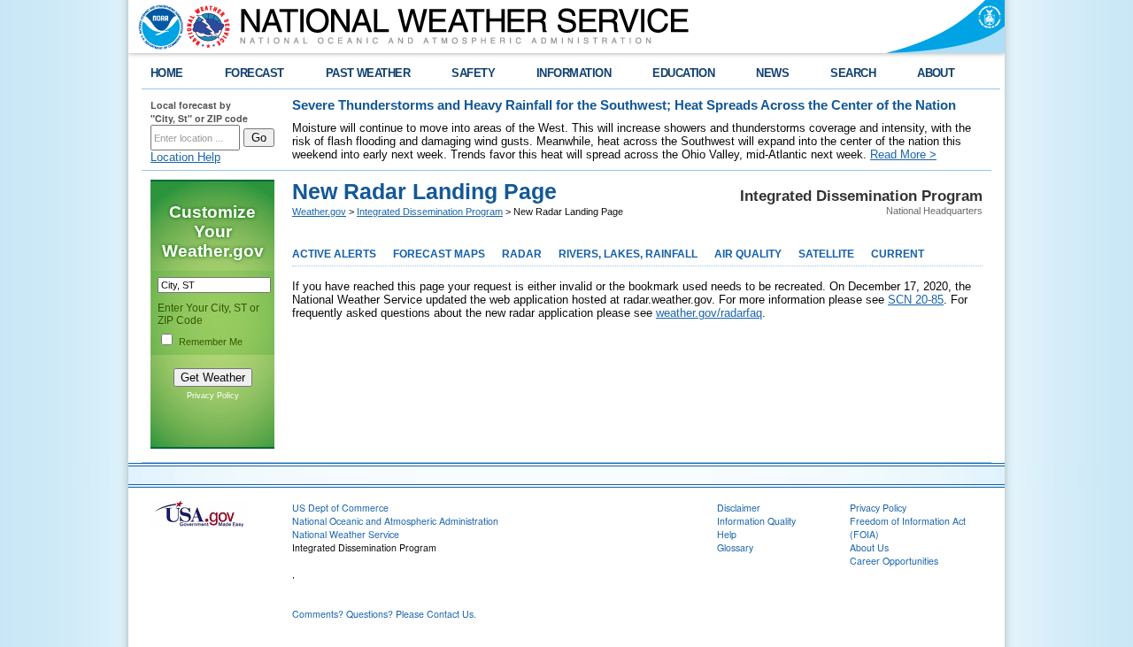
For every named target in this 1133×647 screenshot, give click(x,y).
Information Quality (756, 521)
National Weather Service (345, 534)
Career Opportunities (894, 560)
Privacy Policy (213, 395)
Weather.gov (319, 211)
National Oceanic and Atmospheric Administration (395, 521)
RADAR (522, 254)
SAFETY (473, 73)
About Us (869, 547)
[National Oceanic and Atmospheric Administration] (156, 26)
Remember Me (211, 341)
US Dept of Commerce (340, 507)
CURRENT (897, 254)
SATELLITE (826, 254)
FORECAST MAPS (439, 254)
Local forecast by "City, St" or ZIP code (199, 111)
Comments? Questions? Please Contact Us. (384, 613)
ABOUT (935, 73)
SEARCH (852, 73)
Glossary (735, 547)
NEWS (772, 73)
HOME (166, 73)
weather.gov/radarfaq (709, 313)
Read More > (903, 154)
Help (726, 534)
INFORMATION (573, 73)
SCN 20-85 (916, 299)
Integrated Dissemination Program (430, 211)
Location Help (185, 157)
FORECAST (254, 73)
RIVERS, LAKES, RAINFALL (628, 254)
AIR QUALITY (748, 254)
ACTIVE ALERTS (334, 254)
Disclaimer (738, 507)
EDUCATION (683, 73)
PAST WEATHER (368, 73)
